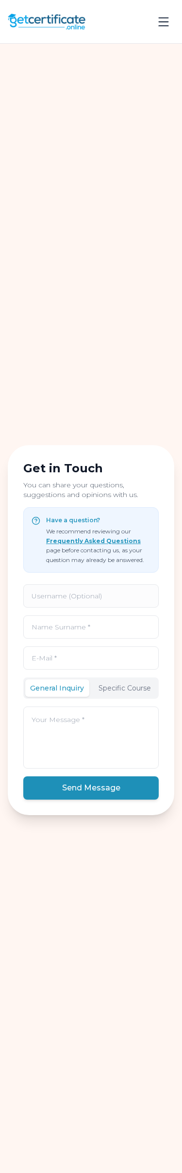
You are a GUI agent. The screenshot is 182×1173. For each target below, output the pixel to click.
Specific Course (125, 688)
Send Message (91, 787)
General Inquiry (57, 688)
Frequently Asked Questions (93, 541)
